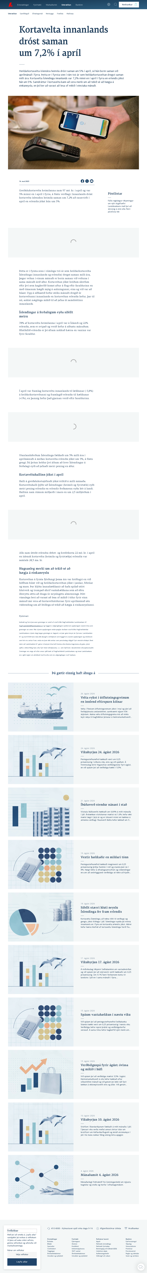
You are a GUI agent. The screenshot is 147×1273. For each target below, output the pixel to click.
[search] (115, 4)
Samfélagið (24, 14)
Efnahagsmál (37, 14)
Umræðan (12, 14)
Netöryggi (50, 14)
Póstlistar (115, 194)
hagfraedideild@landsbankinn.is (31, 626)
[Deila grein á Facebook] (82, 181)
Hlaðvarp (70, 14)
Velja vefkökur (22, 1254)
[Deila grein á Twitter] (87, 181)
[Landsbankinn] (10, 4)
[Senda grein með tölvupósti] (91, 181)
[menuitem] (23, 4)
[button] (102, 4)
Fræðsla (60, 14)
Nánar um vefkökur (15, 1250)
